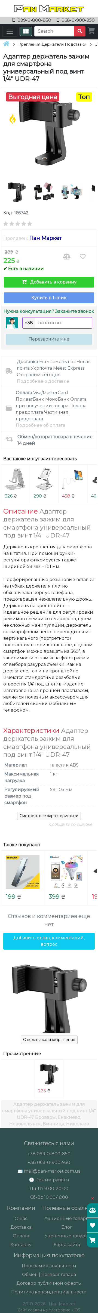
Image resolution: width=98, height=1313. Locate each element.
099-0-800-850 (34, 20)
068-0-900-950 (77, 20)
